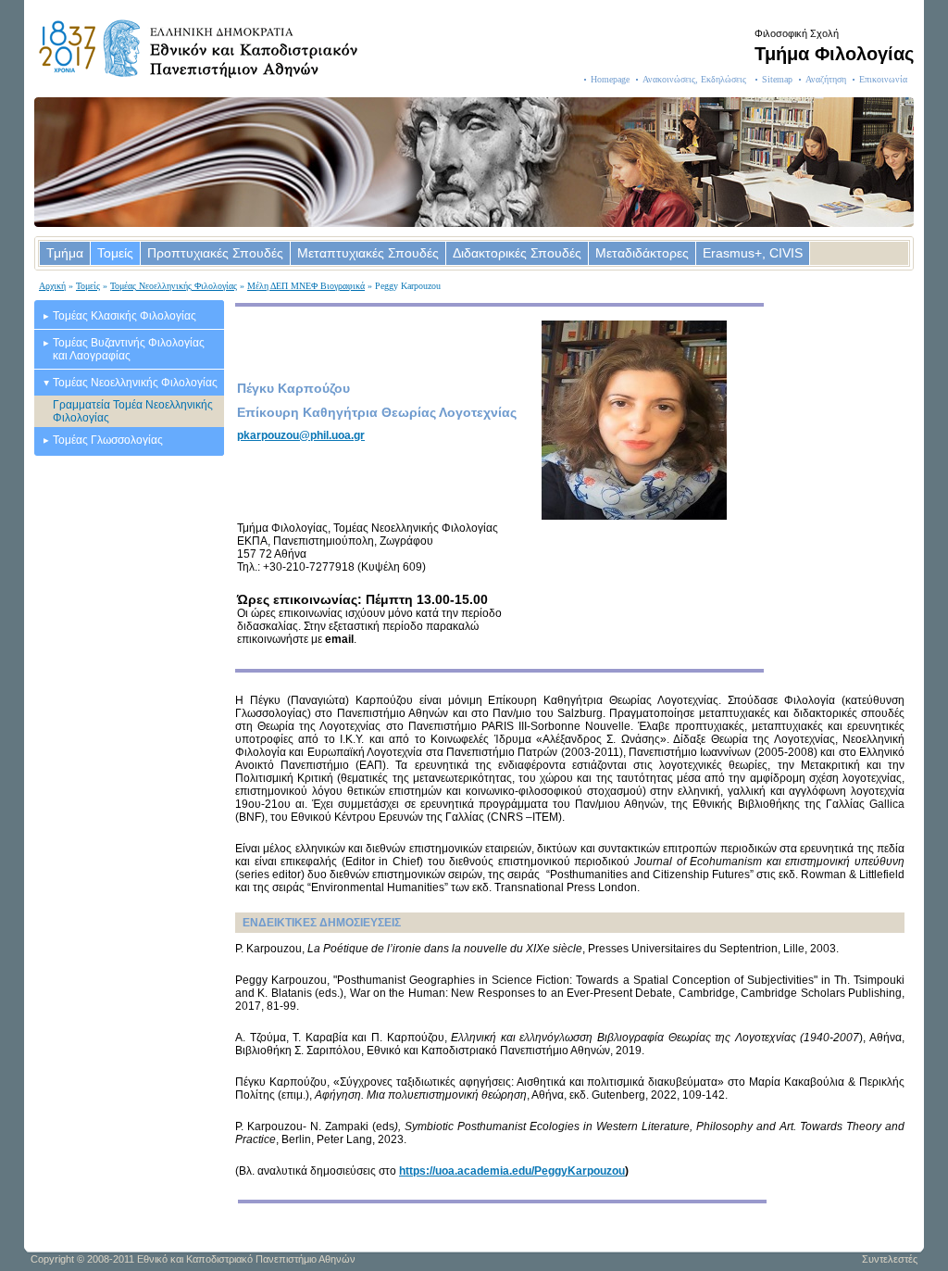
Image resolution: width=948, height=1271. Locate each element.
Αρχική (52, 286)
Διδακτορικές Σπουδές (517, 252)
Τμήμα (64, 252)
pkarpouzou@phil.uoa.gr (301, 435)
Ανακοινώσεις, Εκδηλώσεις (695, 79)
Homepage (610, 79)
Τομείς (115, 252)
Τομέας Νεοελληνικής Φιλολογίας (173, 286)
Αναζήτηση (825, 79)
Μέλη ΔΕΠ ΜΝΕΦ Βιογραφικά (306, 286)
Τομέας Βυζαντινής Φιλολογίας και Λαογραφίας (129, 349)
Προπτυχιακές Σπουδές (215, 252)
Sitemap (777, 79)
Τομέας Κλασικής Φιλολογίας (124, 315)
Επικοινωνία (883, 79)
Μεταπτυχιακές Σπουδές (368, 252)
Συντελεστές (889, 1259)
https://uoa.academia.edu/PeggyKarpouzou (512, 1170)
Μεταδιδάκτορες (642, 252)
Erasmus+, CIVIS (753, 252)
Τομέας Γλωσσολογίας (108, 440)
